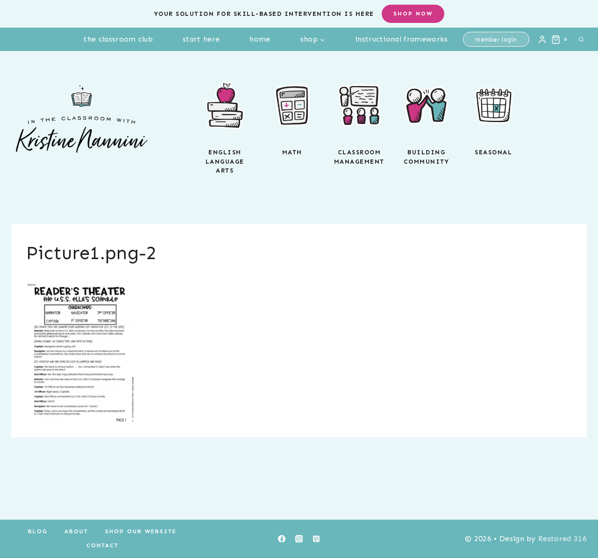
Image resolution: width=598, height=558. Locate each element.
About (76, 531)
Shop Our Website (141, 531)
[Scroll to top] (576, 522)
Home (259, 39)
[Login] (542, 39)
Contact (102, 545)
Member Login (496, 39)
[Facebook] (281, 538)
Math (292, 152)
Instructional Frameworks (401, 39)
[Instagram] (299, 538)
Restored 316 (562, 538)
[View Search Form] (581, 39)
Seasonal (493, 152)
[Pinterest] (316, 538)
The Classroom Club (118, 39)
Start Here (201, 39)
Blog (38, 531)
